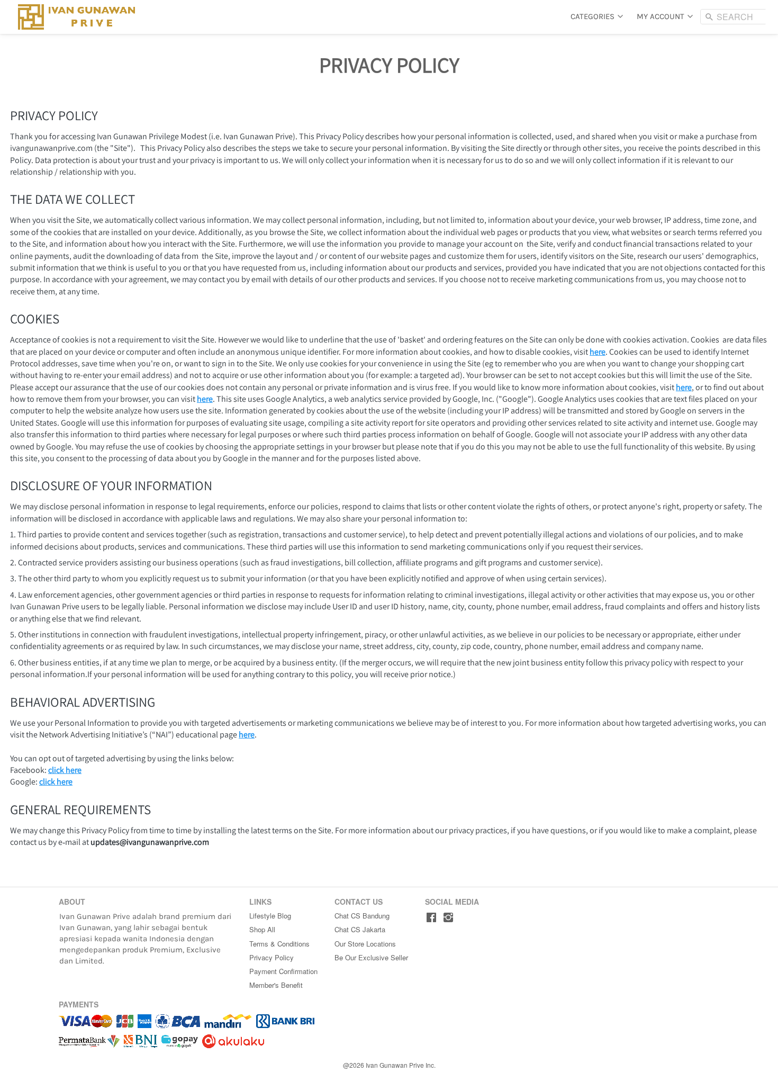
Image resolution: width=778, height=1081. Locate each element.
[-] (431, 917)
